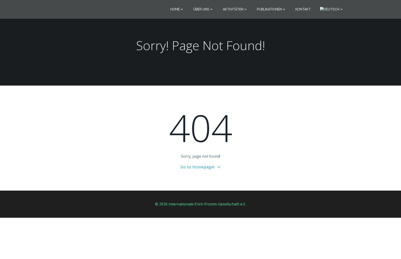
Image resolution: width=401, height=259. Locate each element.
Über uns (201, 9)
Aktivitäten (233, 9)
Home (175, 9)
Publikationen (269, 9)
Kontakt (303, 9)
